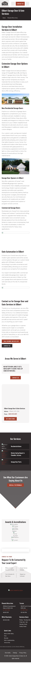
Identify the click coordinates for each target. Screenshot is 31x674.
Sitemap (15, 653)
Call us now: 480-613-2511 (11, 341)
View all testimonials (15, 485)
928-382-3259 (6, 620)
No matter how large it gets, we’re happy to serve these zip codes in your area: (13, 369)
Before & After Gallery (9, 633)
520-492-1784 (24, 612)
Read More (14, 507)
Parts (5, 635)
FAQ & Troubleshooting (9, 640)
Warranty (6, 638)
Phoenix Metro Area (12, 18)
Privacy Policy (22, 653)
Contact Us (20, 4)
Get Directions (10, 419)
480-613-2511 (12, 414)
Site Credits (7, 653)
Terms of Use (7, 642)
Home (4, 18)
